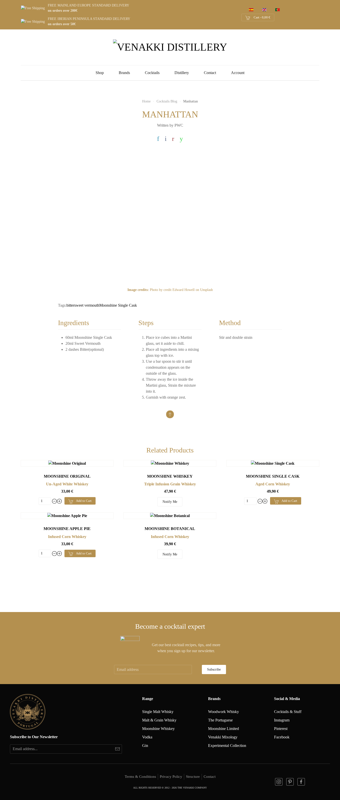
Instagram (281, 720)
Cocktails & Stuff (287, 712)
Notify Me (170, 502)
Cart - (261, 17)
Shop (100, 73)
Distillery (181, 73)
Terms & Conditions (140, 777)
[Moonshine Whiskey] (170, 463)
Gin (145, 745)
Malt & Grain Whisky (159, 720)
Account (237, 73)
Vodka (147, 737)
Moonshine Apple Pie (67, 529)
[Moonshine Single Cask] (272, 463)
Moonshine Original (67, 476)
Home (146, 101)
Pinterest (280, 728)
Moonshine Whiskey (170, 476)
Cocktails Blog (167, 101)
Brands (124, 73)
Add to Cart (84, 501)
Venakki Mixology (222, 737)
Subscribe (214, 669)
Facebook (281, 737)
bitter (70, 305)
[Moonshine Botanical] (170, 515)
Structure (193, 777)
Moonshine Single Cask (118, 305)
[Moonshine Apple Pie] (67, 515)
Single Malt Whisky (157, 712)
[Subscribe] (117, 749)
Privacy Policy (171, 777)
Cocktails (152, 73)
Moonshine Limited (223, 728)
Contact (210, 73)
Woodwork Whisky (223, 712)
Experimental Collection (227, 745)
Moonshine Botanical (170, 529)
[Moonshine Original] (67, 463)
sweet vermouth (86, 305)
